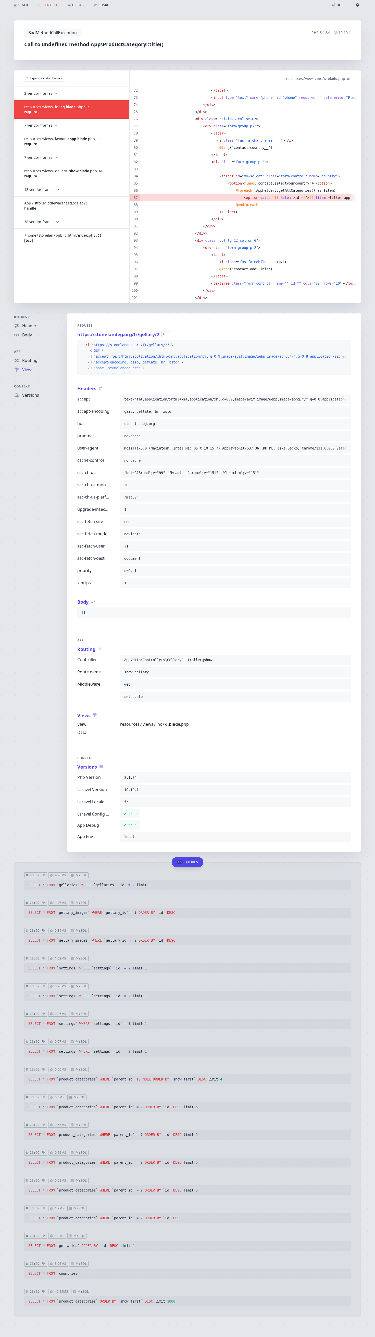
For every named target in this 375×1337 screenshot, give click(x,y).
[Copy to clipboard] (345, 345)
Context (22, 386)
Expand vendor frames (46, 78)
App (17, 351)
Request (21, 317)
